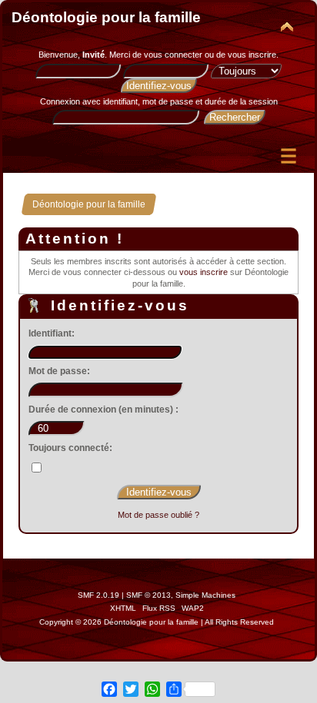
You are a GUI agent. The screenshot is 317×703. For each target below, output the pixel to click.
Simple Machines (205, 595)
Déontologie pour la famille (106, 17)
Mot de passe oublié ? (158, 514)
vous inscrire (252, 54)
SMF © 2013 (148, 595)
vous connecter (173, 54)
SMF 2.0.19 (98, 595)
